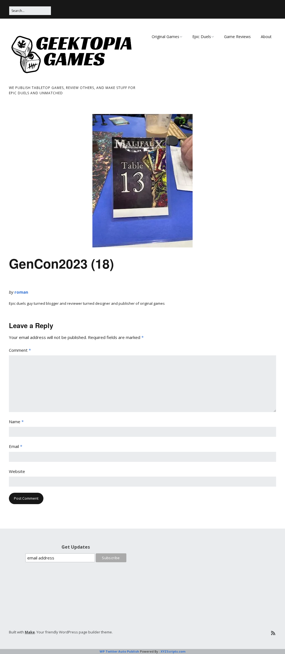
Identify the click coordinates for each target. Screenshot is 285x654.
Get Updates (76, 547)
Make (30, 632)
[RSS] (273, 633)
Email (15, 446)
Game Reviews (237, 36)
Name (16, 421)
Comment (20, 350)
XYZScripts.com (173, 651)
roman (21, 292)
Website (17, 471)
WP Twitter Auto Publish (119, 651)
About (266, 36)
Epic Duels (201, 36)
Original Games (165, 36)
